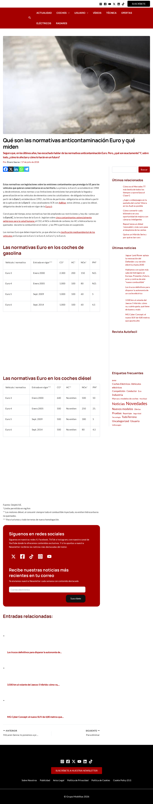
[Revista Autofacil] (131, 349)
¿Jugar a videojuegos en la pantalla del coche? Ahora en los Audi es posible (135, 203)
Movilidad (143, 399)
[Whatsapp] (21, 169)
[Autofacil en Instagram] (40, 558)
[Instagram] (100, 4)
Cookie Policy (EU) (122, 780)
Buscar (144, 169)
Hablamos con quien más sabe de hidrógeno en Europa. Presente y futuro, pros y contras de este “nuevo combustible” (137, 275)
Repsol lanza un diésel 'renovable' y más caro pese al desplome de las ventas (135, 227)
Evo (139, 391)
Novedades (136, 403)
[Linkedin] (118, 4)
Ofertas (126, 12)
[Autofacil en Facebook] (22, 558)
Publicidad (45, 780)
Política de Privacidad (77, 780)
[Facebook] (105, 4)
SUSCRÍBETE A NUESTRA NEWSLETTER (77, 770)
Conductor (132, 391)
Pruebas (117, 413)
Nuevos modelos (122, 409)
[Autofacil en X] (13, 558)
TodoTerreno (129, 416)
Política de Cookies (100, 780)
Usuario (79, 12)
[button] (138, 4)
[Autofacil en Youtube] (49, 557)
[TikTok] (123, 4)
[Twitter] (74, 761)
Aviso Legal (58, 780)
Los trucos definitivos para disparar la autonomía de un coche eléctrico (137, 290)
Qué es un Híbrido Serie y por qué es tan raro (134, 236)
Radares (61, 23)
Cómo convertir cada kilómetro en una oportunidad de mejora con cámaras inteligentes (135, 215)
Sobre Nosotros (29, 780)
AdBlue (62, 202)
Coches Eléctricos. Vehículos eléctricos (126, 385)
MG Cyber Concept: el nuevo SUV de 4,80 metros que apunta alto (137, 317)
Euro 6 (48, 206)
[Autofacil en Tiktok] (31, 558)
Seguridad (137, 413)
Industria (117, 394)
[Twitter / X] (114, 4)
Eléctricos (43, 23)
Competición (118, 391)
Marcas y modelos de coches (125, 398)
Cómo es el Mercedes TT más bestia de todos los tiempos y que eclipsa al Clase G (134, 191)
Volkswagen (116, 425)
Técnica (111, 12)
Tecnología (116, 417)
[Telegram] (26, 169)
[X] (10, 169)
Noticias (118, 403)
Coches (61, 12)
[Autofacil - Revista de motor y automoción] (14, 18)
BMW (114, 380)
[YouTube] (109, 4)
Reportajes (127, 413)
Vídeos (97, 12)
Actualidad (44, 12)
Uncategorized (120, 421)
